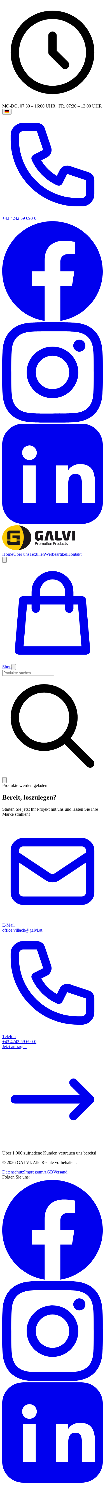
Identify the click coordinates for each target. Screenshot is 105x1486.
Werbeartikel (56, 554)
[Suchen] (4, 560)
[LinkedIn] (52, 522)
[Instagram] (52, 421)
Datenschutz (13, 1172)
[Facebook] (52, 319)
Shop (6, 666)
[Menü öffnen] (13, 667)
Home (7, 554)
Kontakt (74, 554)
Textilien (37, 554)
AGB (48, 1172)
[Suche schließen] (4, 780)
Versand (60, 1172)
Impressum (33, 1172)
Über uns (21, 554)
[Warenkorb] (52, 661)
